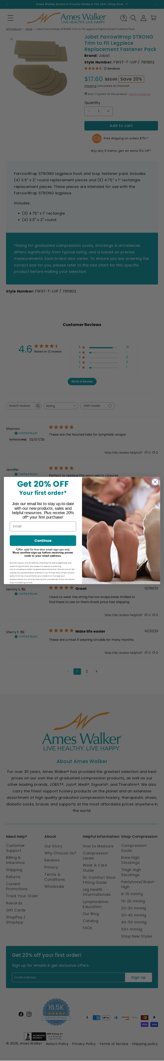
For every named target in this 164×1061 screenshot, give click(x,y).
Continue (42, 540)
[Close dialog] (155, 481)
